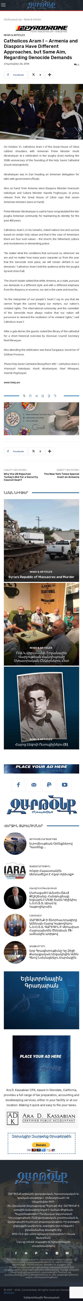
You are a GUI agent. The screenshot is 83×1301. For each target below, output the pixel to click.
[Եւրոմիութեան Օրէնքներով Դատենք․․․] (15, 843)
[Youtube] (64, 785)
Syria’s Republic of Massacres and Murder (41, 577)
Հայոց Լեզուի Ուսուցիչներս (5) (41, 744)
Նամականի (35, 916)
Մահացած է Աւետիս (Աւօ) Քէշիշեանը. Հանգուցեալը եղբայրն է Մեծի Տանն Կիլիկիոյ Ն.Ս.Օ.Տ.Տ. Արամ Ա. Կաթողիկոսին (53, 899)
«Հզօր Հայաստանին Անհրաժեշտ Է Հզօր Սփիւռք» (51, 872)
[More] (50, 75)
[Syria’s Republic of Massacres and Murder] (41, 540)
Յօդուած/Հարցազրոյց (43, 839)
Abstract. (9, 1292)
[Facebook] (18, 785)
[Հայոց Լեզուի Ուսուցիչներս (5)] (41, 708)
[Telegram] (57, 1253)
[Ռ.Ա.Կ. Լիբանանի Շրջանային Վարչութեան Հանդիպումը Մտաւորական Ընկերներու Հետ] (41, 624)
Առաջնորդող (37, 946)
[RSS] (46, 1253)
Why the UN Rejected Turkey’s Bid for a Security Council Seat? (21, 476)
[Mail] (34, 785)
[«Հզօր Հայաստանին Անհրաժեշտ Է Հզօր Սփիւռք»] (15, 870)
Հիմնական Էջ (12, 19)
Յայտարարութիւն (39, 866)
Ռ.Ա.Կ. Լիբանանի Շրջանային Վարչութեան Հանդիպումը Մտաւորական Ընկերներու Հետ (41, 657)
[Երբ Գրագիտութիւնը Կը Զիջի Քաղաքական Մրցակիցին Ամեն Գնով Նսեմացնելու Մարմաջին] (15, 952)
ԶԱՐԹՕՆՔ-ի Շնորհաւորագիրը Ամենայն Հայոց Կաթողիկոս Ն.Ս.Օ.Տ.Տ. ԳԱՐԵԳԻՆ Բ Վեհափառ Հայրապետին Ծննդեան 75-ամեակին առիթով (54, 927)
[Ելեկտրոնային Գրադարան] (41, 1000)
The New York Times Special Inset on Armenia (61, 475)
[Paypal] (49, 785)
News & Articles (32, 19)
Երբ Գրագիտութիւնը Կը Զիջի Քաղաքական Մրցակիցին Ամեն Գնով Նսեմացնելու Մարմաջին (54, 954)
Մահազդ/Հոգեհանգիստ (43, 888)
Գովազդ (41, 396)
